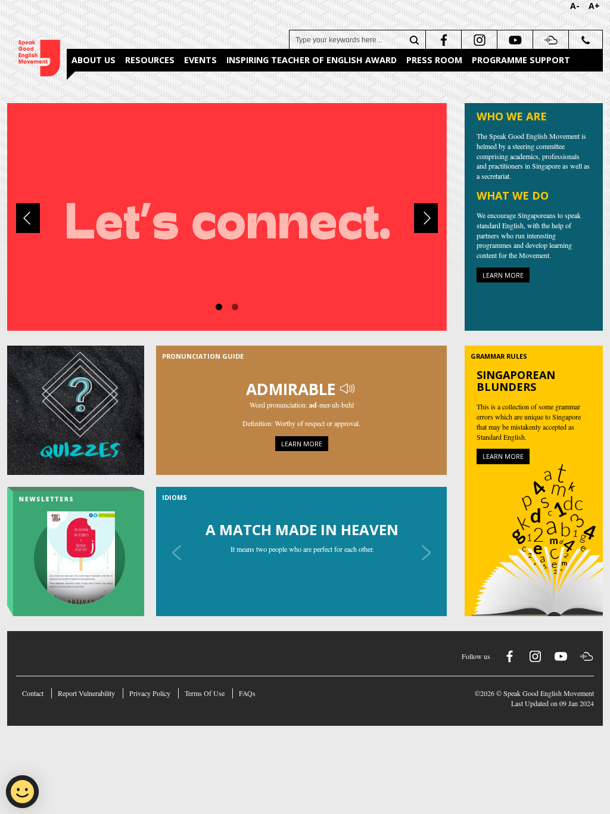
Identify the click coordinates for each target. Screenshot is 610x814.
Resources (150, 60)
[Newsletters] (81, 551)
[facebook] (442, 39)
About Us (93, 60)
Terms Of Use (205, 693)
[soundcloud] (550, 39)
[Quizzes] (81, 410)
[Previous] (28, 218)
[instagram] (478, 39)
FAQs (247, 693)
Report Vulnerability (86, 693)
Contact (32, 693)
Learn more (503, 275)
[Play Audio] (348, 389)
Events (200, 60)
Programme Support (521, 60)
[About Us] (227, 215)
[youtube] (514, 39)
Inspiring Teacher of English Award (311, 60)
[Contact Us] (585, 39)
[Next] (426, 218)
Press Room (434, 60)
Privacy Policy (149, 693)
